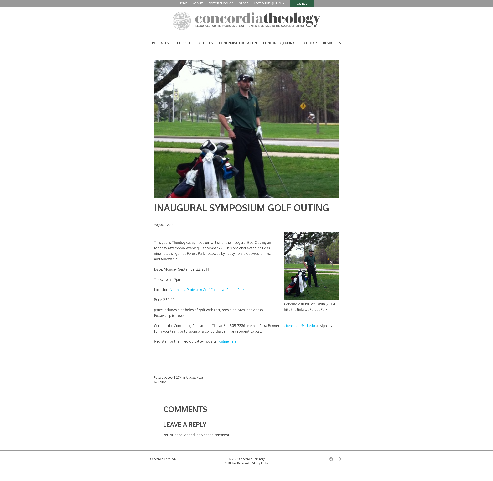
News (200, 377)
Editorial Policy (221, 3)
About (198, 3)
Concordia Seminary (252, 459)
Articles (190, 377)
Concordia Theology (163, 459)
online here (227, 341)
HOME (183, 3)
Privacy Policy (260, 463)
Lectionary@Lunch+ (269, 3)
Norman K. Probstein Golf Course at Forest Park (207, 289)
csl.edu (302, 3)
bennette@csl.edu (300, 325)
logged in (190, 435)
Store (243, 3)
